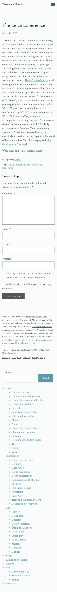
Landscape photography (24, 411)
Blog (8, 388)
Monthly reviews (21, 575)
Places (9, 507)
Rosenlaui (17, 547)
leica (37, 164)
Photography (12, 455)
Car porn (16, 463)
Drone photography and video (27, 399)
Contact (26, 357)
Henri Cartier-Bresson (36, 80)
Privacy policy (38, 357)
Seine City (17, 495)
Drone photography (22, 475)
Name (6, 229)
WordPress (17, 451)
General (17, 159)
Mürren (16, 543)
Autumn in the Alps (22, 459)
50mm (11, 164)
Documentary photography (26, 396)
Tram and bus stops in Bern (26, 499)
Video (15, 447)
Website (6, 258)
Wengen (16, 551)
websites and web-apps (12, 323)
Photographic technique (24, 431)
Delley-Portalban (21, 523)
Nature (15, 423)
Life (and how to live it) (24, 415)
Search (7, 372)
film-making (20, 343)
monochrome (8, 168)
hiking (34, 343)
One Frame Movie (21, 487)
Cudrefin (16, 519)
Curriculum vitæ (20, 571)
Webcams (11, 583)
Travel (15, 443)
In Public (16, 483)
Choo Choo (18, 467)
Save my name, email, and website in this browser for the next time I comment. (28, 275)
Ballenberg (17, 515)
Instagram (16, 357)
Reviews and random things (26, 439)
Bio (8, 567)
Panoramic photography (24, 427)
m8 (41, 164)
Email (6, 243)
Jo (33, 164)
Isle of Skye (18, 531)
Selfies (15, 579)
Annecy (16, 511)
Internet (16, 407)
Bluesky (6, 357)
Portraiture (17, 435)
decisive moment (22, 164)
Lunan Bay (17, 535)
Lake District (19, 539)
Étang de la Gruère (22, 527)
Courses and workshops (24, 503)
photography (8, 343)
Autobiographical (21, 391)
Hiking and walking (22, 403)
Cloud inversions (21, 471)
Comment (8, 193)
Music (15, 419)
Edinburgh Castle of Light (25, 479)
